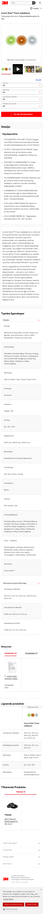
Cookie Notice (8, 899)
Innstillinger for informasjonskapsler (22, 879)
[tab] (11, 653)
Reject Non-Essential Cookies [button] (13, 904)
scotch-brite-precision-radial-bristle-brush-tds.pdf (11, 677)
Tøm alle (38, 80)
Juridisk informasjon (17, 875)
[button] (10, 909)
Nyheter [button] (7, 850)
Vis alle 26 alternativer (23, 114)
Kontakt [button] (7, 864)
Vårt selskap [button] (10, 843)
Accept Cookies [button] (32, 904)
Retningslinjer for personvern (20, 877)
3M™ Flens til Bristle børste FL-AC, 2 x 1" (11, 821)
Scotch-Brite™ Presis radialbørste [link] (31, 724)
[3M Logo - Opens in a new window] (5, 3)
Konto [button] (36, 9)
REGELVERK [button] (8, 857)
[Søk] (34, 3)
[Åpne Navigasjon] (40, 3)
